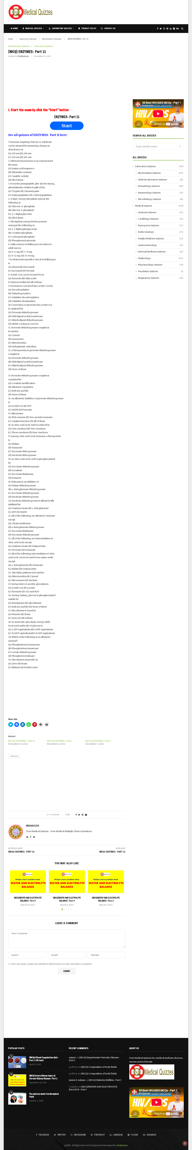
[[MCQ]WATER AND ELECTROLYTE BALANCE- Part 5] (28, 882)
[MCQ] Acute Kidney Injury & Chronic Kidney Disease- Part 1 (43, 1077)
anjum (72, 1057)
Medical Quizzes (33, 28)
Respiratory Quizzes (160, 278)
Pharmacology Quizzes (160, 264)
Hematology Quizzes (160, 186)
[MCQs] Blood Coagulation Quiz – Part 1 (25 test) (44, 1059)
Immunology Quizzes (160, 192)
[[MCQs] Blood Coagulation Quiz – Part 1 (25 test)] (17, 1062)
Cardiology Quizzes (160, 218)
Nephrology (160, 258)
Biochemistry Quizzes (51, 39)
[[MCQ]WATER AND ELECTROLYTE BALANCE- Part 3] (106, 882)
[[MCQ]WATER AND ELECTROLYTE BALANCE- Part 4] (67, 882)
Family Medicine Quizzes (160, 238)
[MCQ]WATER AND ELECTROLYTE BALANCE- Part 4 (67, 899)
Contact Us (110, 28)
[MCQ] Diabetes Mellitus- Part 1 (105, 1080)
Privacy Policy (88, 28)
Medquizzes (122, 1145)
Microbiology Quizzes (160, 199)
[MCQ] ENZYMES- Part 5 (98, 741)
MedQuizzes (23, 56)
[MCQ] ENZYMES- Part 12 (21, 741)
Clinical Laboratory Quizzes (160, 179)
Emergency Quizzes (160, 225)
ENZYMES (14, 756)
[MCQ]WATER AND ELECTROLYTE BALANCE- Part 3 (106, 899)
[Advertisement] (129, 11)
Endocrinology (160, 232)
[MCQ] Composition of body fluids (99, 1067)
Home (15, 28)
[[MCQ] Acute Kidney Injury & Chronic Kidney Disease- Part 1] (17, 1080)
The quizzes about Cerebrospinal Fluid (44, 1095)
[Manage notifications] (185, 1143)
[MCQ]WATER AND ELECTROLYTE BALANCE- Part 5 (28, 899)
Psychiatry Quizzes (160, 271)
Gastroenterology (160, 245)
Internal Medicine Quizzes (160, 251)
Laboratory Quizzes (61, 28)
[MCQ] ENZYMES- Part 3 (59, 741)
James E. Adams (77, 1080)
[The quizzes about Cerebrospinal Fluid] (17, 1099)
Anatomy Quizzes (160, 212)
